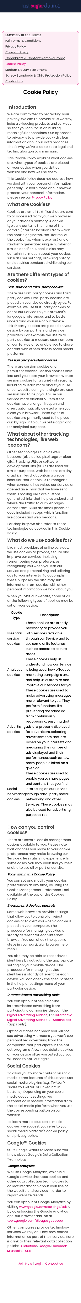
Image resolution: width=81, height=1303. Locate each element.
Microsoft (14, 1250)
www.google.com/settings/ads (43, 1206)
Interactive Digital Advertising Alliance (39, 1017)
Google (44, 1246)
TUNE (27, 1250)
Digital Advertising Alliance (27, 1015)
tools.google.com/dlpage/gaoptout (35, 1220)
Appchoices (62, 1020)
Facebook (59, 1246)
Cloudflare (29, 1246)
